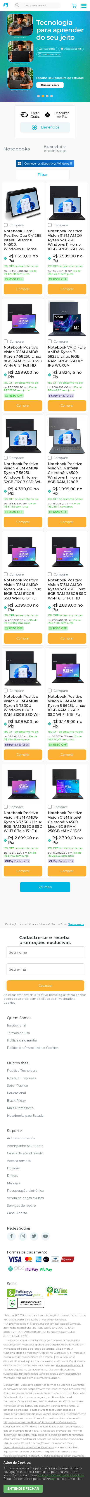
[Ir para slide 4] (51, 96)
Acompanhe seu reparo (25, 1146)
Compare (16, 225)
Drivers (12, 1176)
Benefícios (50, 127)
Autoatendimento (21, 1138)
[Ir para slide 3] (47, 96)
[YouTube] (45, 1236)
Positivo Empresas (21, 1078)
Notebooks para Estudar (26, 1116)
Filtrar (43, 175)
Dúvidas (13, 1168)
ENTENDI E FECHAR (23, 1489)
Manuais (13, 1183)
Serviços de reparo (21, 1206)
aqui (53, 1478)
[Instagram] (23, 1236)
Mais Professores (20, 1108)
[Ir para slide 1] (38, 96)
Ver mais (45, 887)
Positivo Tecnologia (22, 1071)
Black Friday (16, 1101)
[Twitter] (34, 1236)
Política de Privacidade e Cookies (32, 1048)
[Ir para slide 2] (43, 96)
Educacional (16, 1093)
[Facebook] (11, 1236)
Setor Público (17, 1086)
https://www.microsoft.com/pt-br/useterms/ (56, 1388)
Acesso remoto (19, 1161)
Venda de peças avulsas (25, 1198)
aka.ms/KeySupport (68, 1365)
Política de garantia (22, 1040)
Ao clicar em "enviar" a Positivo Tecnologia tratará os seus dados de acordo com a (44, 998)
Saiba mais (76, 924)
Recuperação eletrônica (25, 1191)
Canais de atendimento (25, 1153)
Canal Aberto (17, 1213)
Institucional (16, 1025)
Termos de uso (18, 1033)
